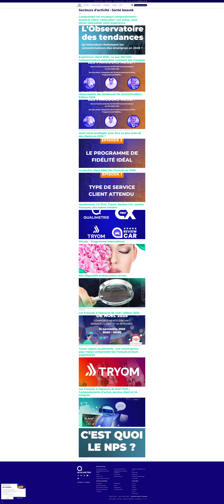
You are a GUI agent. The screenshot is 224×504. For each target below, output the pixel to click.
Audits (97, 474)
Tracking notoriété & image (138, 476)
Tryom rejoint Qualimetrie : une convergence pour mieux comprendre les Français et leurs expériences (108, 351)
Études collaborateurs (101, 469)
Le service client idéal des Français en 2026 (107, 170)
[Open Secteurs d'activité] (101, 5)
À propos (134, 485)
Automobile (99, 483)
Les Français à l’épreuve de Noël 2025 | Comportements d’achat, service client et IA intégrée (108, 392)
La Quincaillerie (144, 499)
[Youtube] (87, 475)
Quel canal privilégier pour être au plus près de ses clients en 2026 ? (110, 134)
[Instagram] (84, 475)
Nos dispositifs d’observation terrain (103, 275)
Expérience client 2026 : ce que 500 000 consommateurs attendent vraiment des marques (112, 58)
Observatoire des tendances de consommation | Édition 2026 (110, 96)
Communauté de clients (119, 469)
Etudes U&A (117, 474)
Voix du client (99, 476)
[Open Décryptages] (110, 5)
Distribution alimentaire (101, 489)
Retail (115, 485)
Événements (135, 493)
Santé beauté (117, 487)
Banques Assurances (101, 485)
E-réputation (135, 478)
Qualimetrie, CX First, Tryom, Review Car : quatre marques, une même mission (111, 206)
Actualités (134, 489)
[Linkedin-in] (81, 475)
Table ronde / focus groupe (102, 478)
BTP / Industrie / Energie (102, 487)
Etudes (133, 491)
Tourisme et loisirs (118, 489)
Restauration (117, 483)
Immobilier (98, 491)
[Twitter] (78, 478)
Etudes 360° (135, 472)
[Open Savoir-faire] (89, 5)
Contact (134, 487)
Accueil (133, 483)
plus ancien (82, 459)
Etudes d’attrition (118, 476)
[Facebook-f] (78, 475)
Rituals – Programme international (102, 241)
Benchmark (134, 474)
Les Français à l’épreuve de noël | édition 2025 (109, 312)
